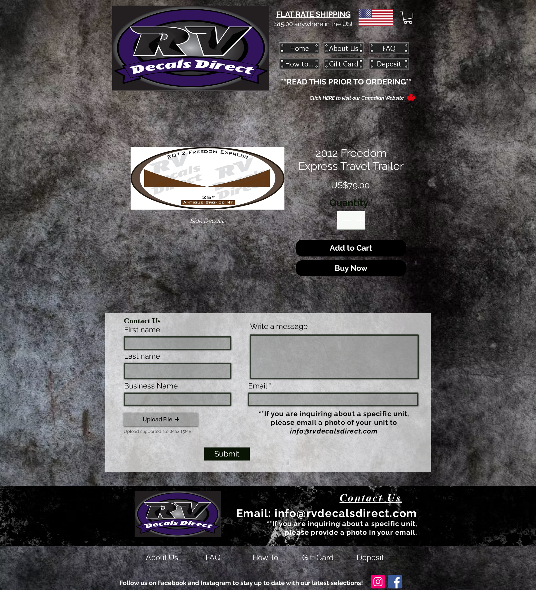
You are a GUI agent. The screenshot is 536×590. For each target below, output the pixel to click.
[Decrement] (345, 220)
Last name (142, 356)
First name (142, 330)
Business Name (151, 386)
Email (257, 386)
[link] (408, 17)
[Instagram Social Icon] (378, 581)
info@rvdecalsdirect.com (334, 431)
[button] (161, 419)
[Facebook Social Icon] (395, 581)
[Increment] (360, 220)
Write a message (279, 326)
